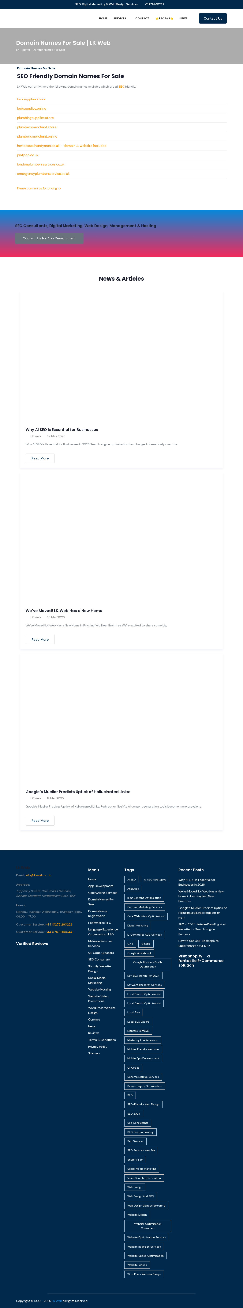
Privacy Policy (97, 1047)
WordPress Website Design (144, 1274)
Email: (20, 875)
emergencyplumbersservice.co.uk (43, 173)
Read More (40, 458)
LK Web (36, 436)
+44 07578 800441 (59, 932)
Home (103, 18)
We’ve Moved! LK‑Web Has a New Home (64, 610)
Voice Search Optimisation (144, 1178)
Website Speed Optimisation (145, 1255)
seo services (135, 1141)
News (183, 18)
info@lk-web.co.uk (38, 875)
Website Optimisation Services (146, 1237)
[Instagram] (225, 1300)
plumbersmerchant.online (37, 136)
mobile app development (143, 1058)
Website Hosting (99, 989)
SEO (121, 87)
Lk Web (23, 867)
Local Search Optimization (144, 1003)
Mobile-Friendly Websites (143, 1049)
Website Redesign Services (144, 1246)
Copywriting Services (102, 893)
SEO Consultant (99, 959)
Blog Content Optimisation (144, 897)
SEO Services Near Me (141, 1150)
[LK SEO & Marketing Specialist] (40, 18)
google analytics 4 (139, 953)
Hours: (21, 905)
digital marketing (137, 925)
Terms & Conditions (102, 1040)
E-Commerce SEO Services (144, 934)
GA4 (130, 943)
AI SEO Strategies (155, 879)
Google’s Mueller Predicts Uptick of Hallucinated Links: (78, 791)
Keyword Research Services (144, 985)
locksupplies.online (31, 108)
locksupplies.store (31, 99)
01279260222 (154, 4)
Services (120, 18)
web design (134, 1187)
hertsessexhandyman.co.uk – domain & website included (62, 145)
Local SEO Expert (138, 1021)
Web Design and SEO (140, 1196)
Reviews (93, 1033)
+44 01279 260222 (58, 924)
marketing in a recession (142, 1040)
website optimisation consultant (148, 1226)
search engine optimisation (144, 1086)
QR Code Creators (101, 953)
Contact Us (213, 18)
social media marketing (141, 1168)
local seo (133, 1012)
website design (137, 1214)
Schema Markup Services (143, 1076)
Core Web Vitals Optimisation (146, 916)
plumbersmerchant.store (36, 127)
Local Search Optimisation (144, 994)
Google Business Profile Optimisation (147, 964)
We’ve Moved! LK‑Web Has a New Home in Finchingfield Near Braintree (201, 896)
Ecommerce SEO (99, 923)
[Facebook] (220, 1300)
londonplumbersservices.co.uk (40, 164)
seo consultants (137, 1122)
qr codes (133, 1067)
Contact (142, 18)
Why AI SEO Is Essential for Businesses (62, 429)
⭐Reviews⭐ (164, 18)
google (146, 943)
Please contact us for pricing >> (39, 188)
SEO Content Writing (140, 1132)
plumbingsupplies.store (35, 118)
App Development (101, 886)
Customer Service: (30, 924)
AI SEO (131, 879)
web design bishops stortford (146, 1205)
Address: (23, 885)
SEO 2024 (133, 1113)
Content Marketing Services (144, 907)
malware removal (138, 1030)
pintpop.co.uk (27, 155)
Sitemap (94, 1053)
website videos (137, 1265)
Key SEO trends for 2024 (143, 975)
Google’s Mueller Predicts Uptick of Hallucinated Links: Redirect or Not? (202, 913)
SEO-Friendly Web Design (143, 1104)
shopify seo (135, 1159)
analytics (133, 888)
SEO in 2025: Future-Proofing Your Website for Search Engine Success (202, 929)
